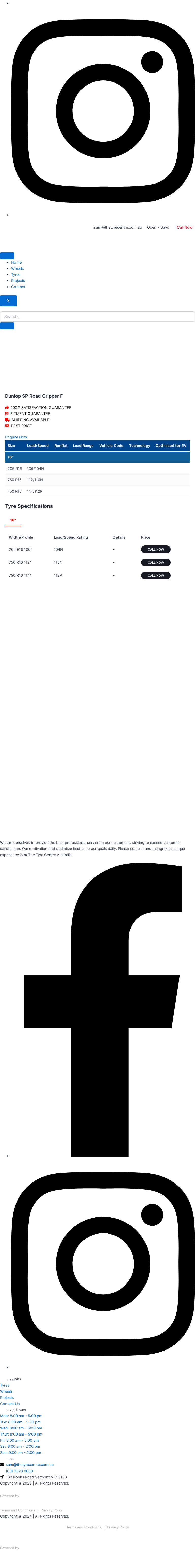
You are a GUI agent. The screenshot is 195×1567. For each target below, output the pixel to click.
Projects (18, 280)
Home (16, 262)
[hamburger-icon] (7, 255)
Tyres (16, 274)
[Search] (7, 325)
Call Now (184, 227)
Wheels (17, 268)
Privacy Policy (52, 1510)
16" (13, 520)
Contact (18, 287)
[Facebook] (103, 1156)
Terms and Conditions (17, 1510)
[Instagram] (103, 215)
